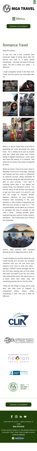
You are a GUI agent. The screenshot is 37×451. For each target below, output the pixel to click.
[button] (34, 1)
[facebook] (12, 417)
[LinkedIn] (21, 417)
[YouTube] (25, 417)
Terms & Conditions (18, 434)
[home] (19, 8)
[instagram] (16, 417)
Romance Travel (15, 45)
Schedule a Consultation (18, 26)
